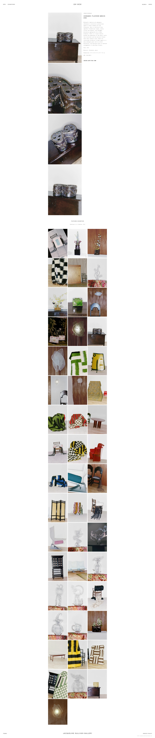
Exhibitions (11, 4)
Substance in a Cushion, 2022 (77, 224)
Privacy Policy (147, 733)
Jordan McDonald (87, 13)
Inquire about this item (89, 60)
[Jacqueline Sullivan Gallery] (77, 733)
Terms (5, 733)
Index (150, 4)
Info (4, 4)
